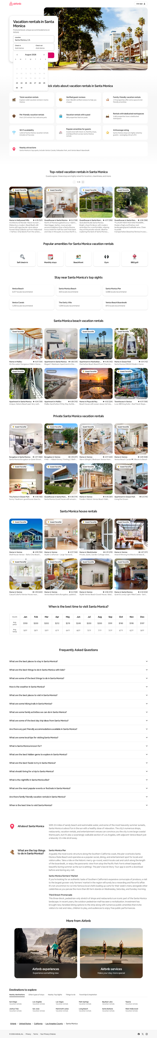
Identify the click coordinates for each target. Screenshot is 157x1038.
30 (17, 88)
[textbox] (23, 48)
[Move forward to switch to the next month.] (44, 54)
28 (40, 83)
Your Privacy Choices (48, 1034)
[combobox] (33, 40)
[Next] (83, 182)
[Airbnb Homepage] (15, 3)
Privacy (28, 1034)
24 (21, 83)
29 (44, 83)
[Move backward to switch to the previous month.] (17, 54)
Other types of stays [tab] (36, 995)
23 (17, 83)
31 (21, 88)
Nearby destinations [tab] (17, 995)
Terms (35, 1034)
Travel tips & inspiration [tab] (88, 995)
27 (35, 83)
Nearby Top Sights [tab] (55, 995)
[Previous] (74, 182)
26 (30, 83)
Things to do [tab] (70, 995)
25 (26, 83)
